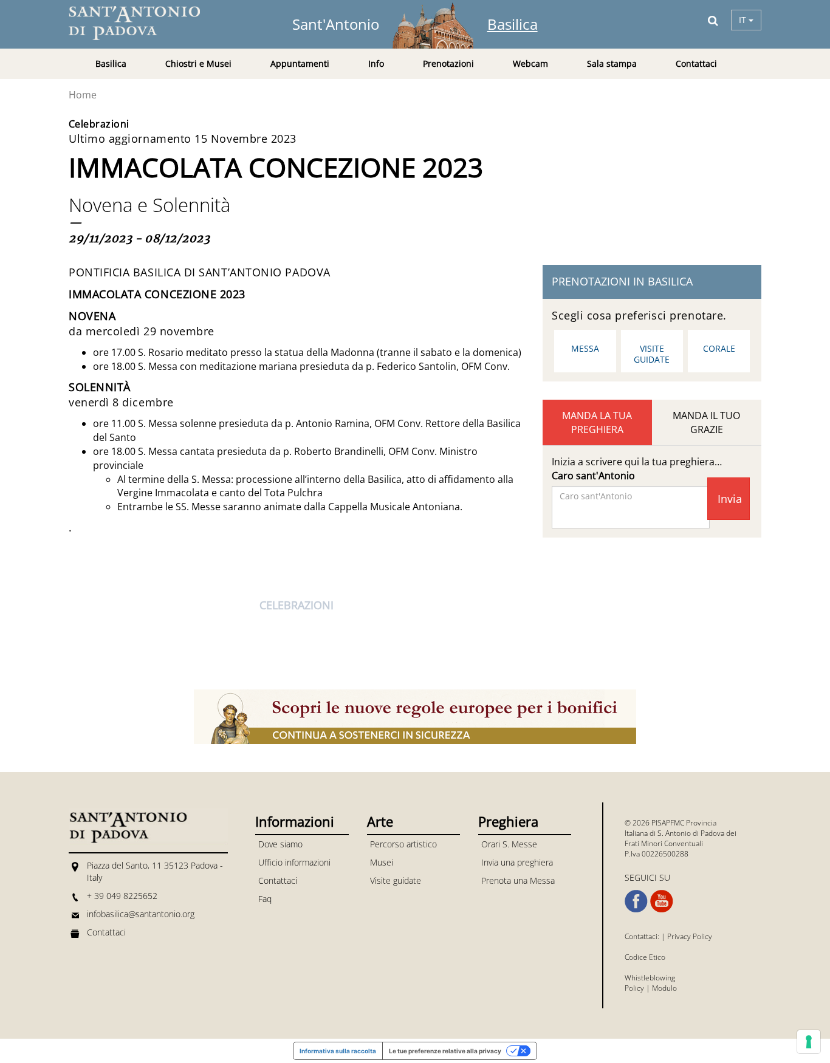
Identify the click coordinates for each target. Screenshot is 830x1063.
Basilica (512, 24)
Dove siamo (280, 844)
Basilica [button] (110, 63)
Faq (265, 898)
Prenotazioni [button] (448, 63)
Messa (585, 348)
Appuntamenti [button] (299, 63)
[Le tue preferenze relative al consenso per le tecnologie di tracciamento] (808, 1041)
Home (83, 94)
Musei (381, 862)
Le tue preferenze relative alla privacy (445, 1050)
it (744, 20)
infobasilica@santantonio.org (140, 914)
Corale (719, 348)
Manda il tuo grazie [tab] (706, 422)
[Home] (141, 23)
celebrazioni (296, 605)
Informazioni (294, 821)
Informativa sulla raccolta (338, 1050)
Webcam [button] (530, 63)
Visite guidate (652, 354)
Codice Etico (645, 957)
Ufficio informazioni (294, 862)
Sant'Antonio (335, 24)
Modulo (664, 988)
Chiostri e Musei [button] (198, 63)
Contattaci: (643, 936)
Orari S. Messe (509, 844)
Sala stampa (612, 63)
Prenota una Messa (518, 880)
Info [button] (376, 63)
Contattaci (696, 63)
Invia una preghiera (517, 862)
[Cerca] (713, 20)
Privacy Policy (689, 936)
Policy (634, 988)
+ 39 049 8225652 (122, 895)
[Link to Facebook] (636, 901)
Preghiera (508, 821)
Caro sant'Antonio (593, 475)
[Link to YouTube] (661, 901)
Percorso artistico (403, 844)
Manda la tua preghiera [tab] (597, 422)
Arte (380, 821)
